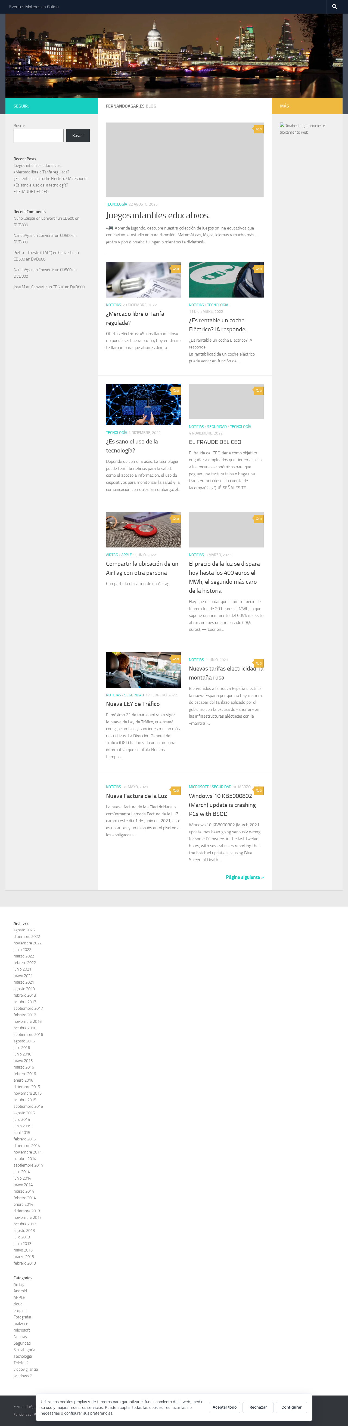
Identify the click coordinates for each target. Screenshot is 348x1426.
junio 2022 (22, 949)
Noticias (113, 305)
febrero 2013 (25, 1263)
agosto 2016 (24, 1041)
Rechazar (258, 1407)
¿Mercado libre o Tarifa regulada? (41, 172)
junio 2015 (22, 1126)
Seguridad (217, 426)
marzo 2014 (24, 1191)
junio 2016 (22, 1054)
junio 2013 (22, 1243)
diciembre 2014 (27, 1145)
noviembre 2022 (28, 943)
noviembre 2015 (28, 1093)
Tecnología (116, 204)
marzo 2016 (24, 1067)
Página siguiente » (245, 877)
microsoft (199, 787)
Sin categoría (24, 1349)
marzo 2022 (24, 956)
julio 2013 (22, 1237)
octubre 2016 (25, 1028)
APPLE (126, 555)
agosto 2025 (24, 930)
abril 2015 (22, 1132)
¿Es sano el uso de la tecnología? (41, 185)
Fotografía (22, 1317)
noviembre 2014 (28, 1152)
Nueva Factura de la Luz (136, 796)
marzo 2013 (24, 1256)
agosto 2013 (24, 1230)
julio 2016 (22, 1047)
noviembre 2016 (28, 1021)
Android (20, 1291)
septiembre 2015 (28, 1106)
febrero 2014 (25, 1197)
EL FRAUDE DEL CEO (215, 442)
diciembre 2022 (27, 936)
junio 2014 (22, 1178)
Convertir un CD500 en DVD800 (58, 286)
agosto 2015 (24, 1112)
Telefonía (21, 1362)
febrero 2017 (25, 1014)
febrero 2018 (25, 995)
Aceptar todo (225, 1407)
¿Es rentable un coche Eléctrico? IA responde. (51, 178)
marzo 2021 (24, 982)
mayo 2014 (23, 1184)
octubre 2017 (25, 1001)
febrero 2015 (25, 1139)
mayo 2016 (23, 1060)
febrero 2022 (25, 962)
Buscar (19, 125)
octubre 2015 (25, 1099)
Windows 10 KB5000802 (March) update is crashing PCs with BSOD (222, 805)
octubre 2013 (25, 1224)
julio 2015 (22, 1119)
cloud (18, 1304)
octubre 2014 (25, 1158)
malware (21, 1323)
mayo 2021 (23, 975)
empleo (20, 1310)
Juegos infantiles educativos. (158, 215)
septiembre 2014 (28, 1165)
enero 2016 (23, 1080)
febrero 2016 (25, 1073)
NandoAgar (23, 235)
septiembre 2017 (28, 1008)
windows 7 (23, 1375)
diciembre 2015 (27, 1086)
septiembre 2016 (28, 1034)
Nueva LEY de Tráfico (133, 704)
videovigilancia (26, 1369)
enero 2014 (23, 1204)
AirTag (112, 555)
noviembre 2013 (28, 1217)
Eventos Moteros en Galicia (34, 6)
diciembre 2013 (27, 1210)
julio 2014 (22, 1171)
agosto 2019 (24, 988)
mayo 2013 (23, 1250)
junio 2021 (22, 969)
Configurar (291, 1407)
